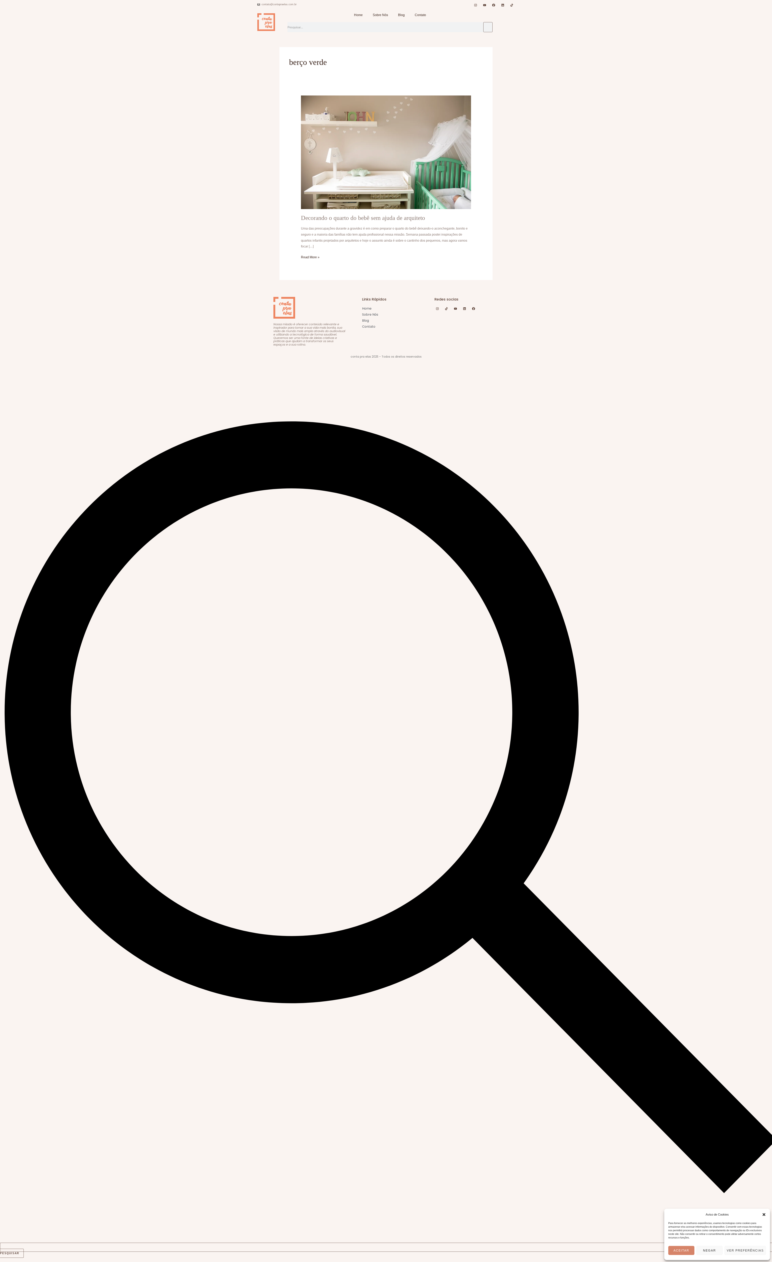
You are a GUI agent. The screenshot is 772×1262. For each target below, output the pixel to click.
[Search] (488, 27)
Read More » (310, 256)
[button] (764, 1215)
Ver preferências (745, 1250)
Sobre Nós (380, 15)
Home (358, 15)
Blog (401, 15)
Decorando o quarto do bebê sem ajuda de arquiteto (363, 217)
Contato (420, 15)
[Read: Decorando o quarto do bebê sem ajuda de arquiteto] (386, 152)
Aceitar (681, 1250)
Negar (709, 1250)
